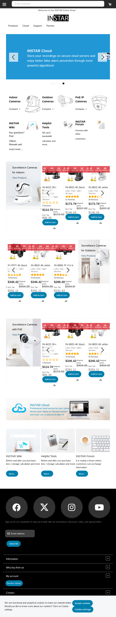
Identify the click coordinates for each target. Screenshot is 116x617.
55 (35, 278)
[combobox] (58, 4)
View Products (19, 177)
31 (70, 200)
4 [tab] (63, 83)
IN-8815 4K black (75, 187)
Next (102, 57)
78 (12, 278)
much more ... (16, 149)
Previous (13, 57)
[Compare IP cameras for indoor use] (23, 208)
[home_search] (4, 4)
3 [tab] (60, 83)
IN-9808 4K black (63, 265)
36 (93, 200)
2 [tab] (56, 83)
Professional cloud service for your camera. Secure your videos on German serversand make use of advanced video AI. (50, 411)
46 (59, 278)
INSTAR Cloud (39, 405)
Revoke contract (14, 583)
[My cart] (110, 5)
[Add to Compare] (54, 228)
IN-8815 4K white (98, 187)
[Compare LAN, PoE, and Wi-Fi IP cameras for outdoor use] (94, 282)
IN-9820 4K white (40, 265)
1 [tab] (53, 83)
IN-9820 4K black (17, 265)
